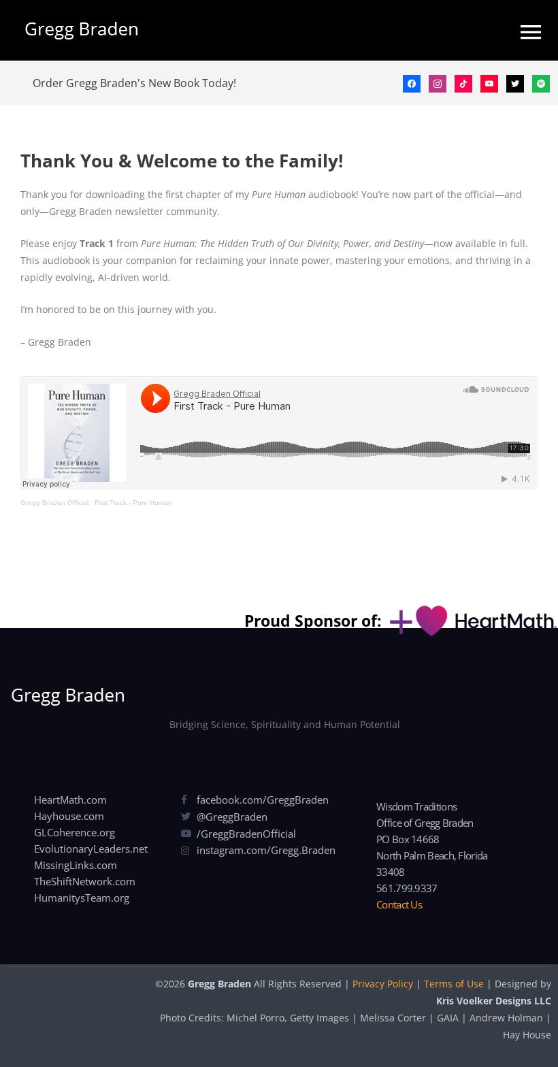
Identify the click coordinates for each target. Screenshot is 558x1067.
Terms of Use (454, 983)
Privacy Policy (382, 983)
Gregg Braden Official (54, 502)
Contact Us (399, 904)
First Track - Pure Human (133, 502)
